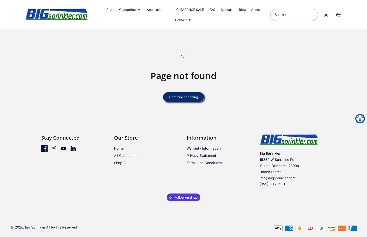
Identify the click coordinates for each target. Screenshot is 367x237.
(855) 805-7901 (272, 184)
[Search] (313, 15)
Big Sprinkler (35, 227)
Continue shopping (183, 97)
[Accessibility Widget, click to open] (360, 118)
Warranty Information (204, 148)
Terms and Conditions (204, 163)
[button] (124, 9)
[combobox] (294, 15)
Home (119, 148)
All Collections (125, 155)
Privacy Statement (201, 155)
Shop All (120, 163)
